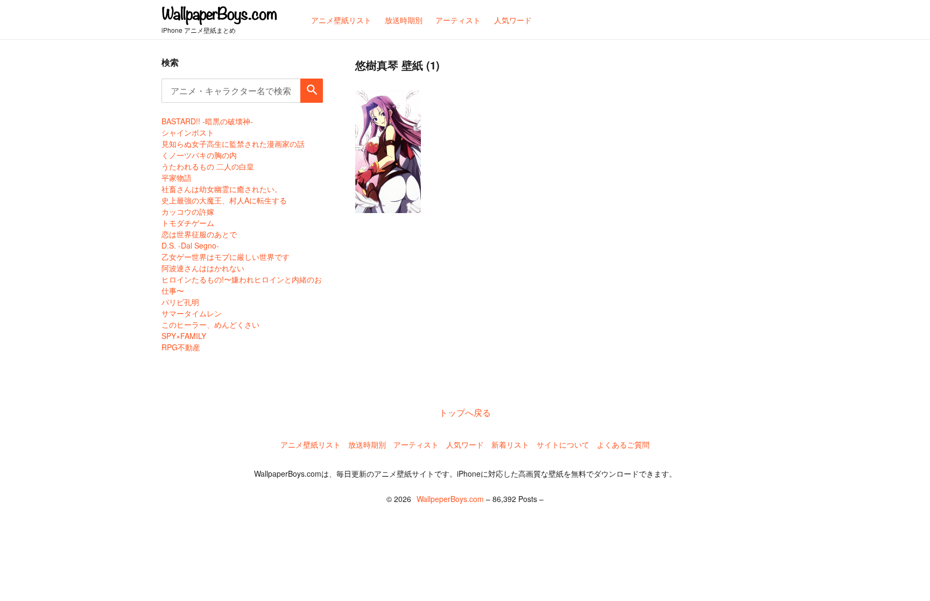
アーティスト (416, 444)
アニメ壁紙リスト (310, 444)
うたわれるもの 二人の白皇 (207, 166)
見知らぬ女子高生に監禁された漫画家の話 (233, 143)
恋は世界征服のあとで (199, 234)
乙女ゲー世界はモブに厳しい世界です (225, 256)
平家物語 (176, 177)
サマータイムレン (191, 313)
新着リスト (510, 444)
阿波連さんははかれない (202, 268)
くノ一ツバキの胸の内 (199, 155)
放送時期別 (367, 444)
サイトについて (563, 444)
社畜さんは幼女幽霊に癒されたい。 (221, 188)
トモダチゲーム (187, 222)
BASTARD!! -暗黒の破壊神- (207, 121)
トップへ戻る (465, 412)
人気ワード (465, 444)
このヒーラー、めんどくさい (210, 324)
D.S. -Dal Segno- (190, 245)
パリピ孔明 (180, 301)
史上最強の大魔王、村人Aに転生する (224, 200)
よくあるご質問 (623, 444)
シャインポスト (187, 132)
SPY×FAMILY (183, 335)
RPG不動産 (180, 347)
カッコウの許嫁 (187, 211)
